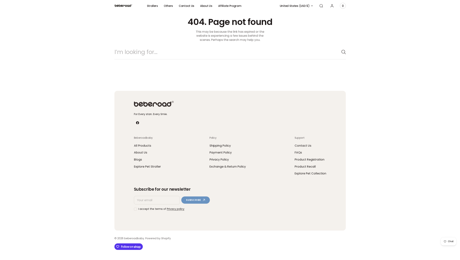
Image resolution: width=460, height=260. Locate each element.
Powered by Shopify (158, 238)
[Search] (342, 52)
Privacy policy (175, 209)
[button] (321, 6)
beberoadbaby (134, 238)
